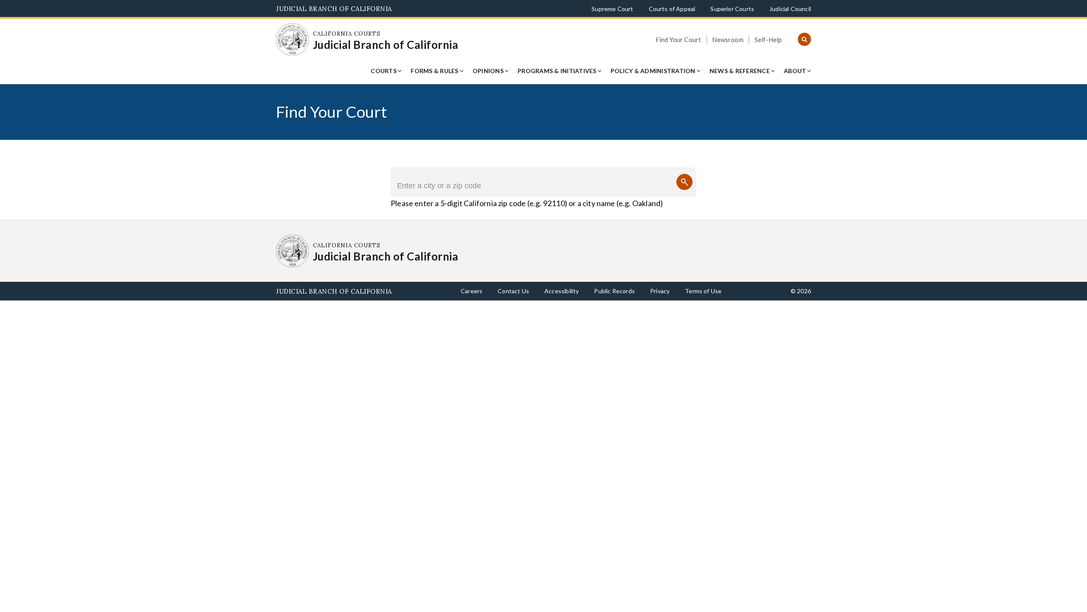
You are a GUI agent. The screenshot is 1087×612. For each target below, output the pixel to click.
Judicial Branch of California (334, 9)
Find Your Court (678, 39)
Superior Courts (732, 8)
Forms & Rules (434, 70)
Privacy (660, 291)
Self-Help (768, 39)
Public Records (614, 291)
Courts (384, 70)
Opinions (488, 70)
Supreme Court (612, 8)
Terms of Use (703, 291)
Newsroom (727, 39)
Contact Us (513, 291)
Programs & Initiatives (557, 70)
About (795, 70)
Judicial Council (790, 8)
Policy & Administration (653, 70)
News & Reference (740, 70)
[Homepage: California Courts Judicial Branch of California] (292, 39)
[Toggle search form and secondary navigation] (804, 39)
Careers (471, 291)
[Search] (684, 182)
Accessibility (561, 291)
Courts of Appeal (672, 8)
